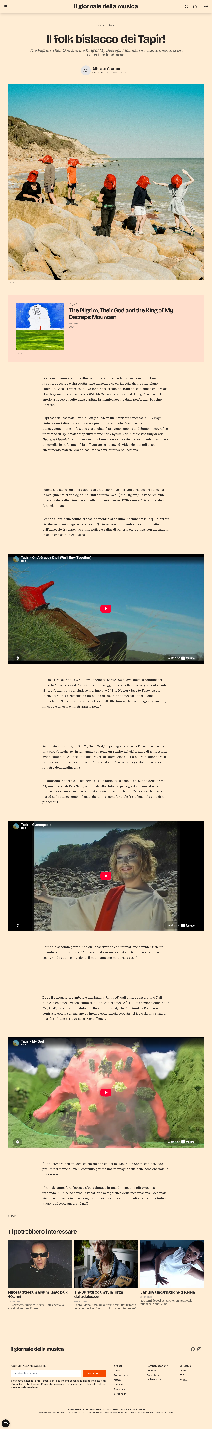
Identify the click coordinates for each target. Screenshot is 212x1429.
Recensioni (120, 1389)
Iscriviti (94, 1373)
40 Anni (151, 1370)
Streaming (120, 1393)
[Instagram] (199, 1349)
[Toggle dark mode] (206, 7)
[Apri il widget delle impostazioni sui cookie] (6, 1423)
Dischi (111, 25)
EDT (181, 1375)
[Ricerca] (187, 7)
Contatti (184, 1370)
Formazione (121, 1375)
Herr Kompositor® (157, 1366)
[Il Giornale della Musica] (106, 6)
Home (101, 25)
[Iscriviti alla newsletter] (195, 7)
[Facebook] (193, 1349)
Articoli (118, 1366)
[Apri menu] (6, 7)
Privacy (183, 1380)
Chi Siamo (185, 1366)
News (117, 1380)
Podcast (119, 1384)
